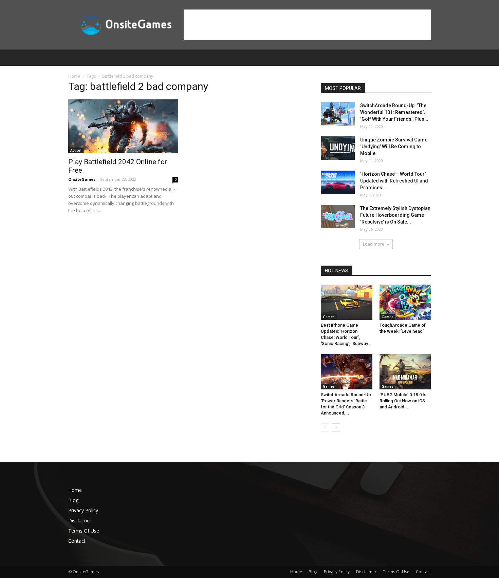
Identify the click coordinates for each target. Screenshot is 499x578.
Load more (373, 244)
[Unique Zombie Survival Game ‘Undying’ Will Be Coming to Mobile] (338, 148)
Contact (77, 541)
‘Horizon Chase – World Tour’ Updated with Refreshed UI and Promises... (394, 180)
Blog (73, 500)
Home (74, 76)
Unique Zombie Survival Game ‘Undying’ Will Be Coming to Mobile (393, 146)
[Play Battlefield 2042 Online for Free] (123, 126)
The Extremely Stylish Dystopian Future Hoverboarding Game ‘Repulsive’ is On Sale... (395, 215)
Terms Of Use (83, 530)
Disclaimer (79, 520)
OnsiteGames (81, 179)
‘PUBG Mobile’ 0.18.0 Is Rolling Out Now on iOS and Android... (403, 400)
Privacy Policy (83, 510)
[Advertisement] (307, 24)
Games (329, 316)
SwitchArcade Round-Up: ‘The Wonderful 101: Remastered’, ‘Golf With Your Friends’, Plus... (394, 112)
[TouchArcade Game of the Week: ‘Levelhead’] (405, 302)
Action (75, 150)
